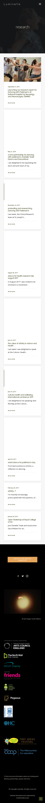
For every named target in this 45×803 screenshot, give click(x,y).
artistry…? (12, 491)
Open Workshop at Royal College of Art (22, 520)
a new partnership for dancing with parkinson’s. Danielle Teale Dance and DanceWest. (21, 157)
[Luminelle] (12, 4)
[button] (40, 4)
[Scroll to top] (41, 798)
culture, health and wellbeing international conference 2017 (20, 396)
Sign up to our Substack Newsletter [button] (23, 559)
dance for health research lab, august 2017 (21, 277)
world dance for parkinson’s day (21, 462)
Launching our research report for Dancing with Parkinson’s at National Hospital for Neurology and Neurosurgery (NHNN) (22, 93)
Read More (11, 103)
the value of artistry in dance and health (22, 344)
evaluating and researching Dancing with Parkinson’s (20, 209)
